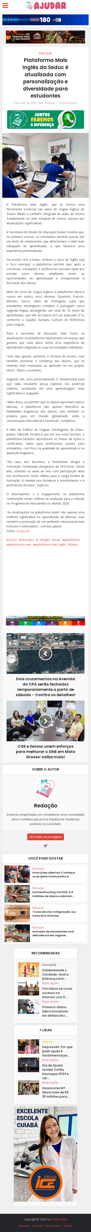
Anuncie (37, 1226)
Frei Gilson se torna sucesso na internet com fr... (57, 993)
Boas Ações (50, 983)
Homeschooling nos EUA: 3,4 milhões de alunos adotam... (53, 894)
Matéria (47, 1042)
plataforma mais (19, 544)
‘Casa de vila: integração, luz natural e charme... (54, 914)
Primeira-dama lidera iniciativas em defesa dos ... (55, 1011)
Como (12, 540)
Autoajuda (49, 965)
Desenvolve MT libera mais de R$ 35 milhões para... (56, 1092)
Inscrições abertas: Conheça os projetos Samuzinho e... (53, 874)
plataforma (72, 540)
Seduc (74, 544)
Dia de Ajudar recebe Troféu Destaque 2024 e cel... (55, 1071)
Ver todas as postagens (45, 837)
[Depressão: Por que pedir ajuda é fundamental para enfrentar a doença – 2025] (30, 1046)
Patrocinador (53, 1226)
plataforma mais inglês (50, 544)
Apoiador (24, 1226)
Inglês (46, 540)
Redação (50, 103)
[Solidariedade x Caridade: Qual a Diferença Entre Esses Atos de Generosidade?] (30, 969)
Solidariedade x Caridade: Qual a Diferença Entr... (55, 974)
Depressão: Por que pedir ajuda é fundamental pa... (57, 1051)
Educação (45, 53)
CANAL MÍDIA (59, 1219)
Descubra (27, 540)
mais (57, 540)
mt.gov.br (23, 531)
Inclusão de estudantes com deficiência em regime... (53, 933)
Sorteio (68, 1226)
